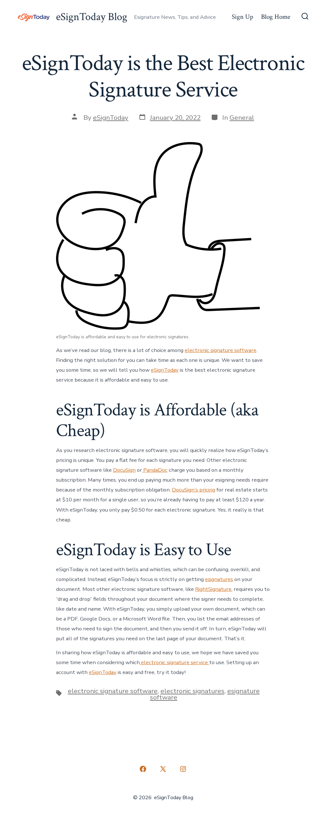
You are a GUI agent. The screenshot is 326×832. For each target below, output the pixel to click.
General (242, 117)
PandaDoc (154, 470)
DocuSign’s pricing (193, 489)
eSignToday (110, 117)
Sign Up (242, 16)
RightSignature (213, 589)
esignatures (219, 579)
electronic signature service (174, 662)
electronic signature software (220, 350)
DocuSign (124, 470)
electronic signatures (192, 690)
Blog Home (275, 16)
